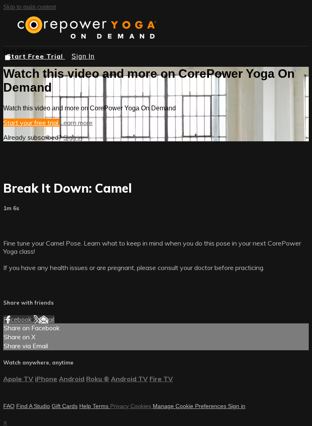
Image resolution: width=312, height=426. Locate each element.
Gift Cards (65, 406)
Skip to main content (29, 6)
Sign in (72, 137)
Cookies (141, 406)
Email (46, 319)
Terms (101, 406)
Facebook (18, 319)
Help (86, 406)
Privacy (120, 406)
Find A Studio (33, 406)
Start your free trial (31, 123)
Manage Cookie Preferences (190, 406)
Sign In (83, 56)
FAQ (9, 406)
